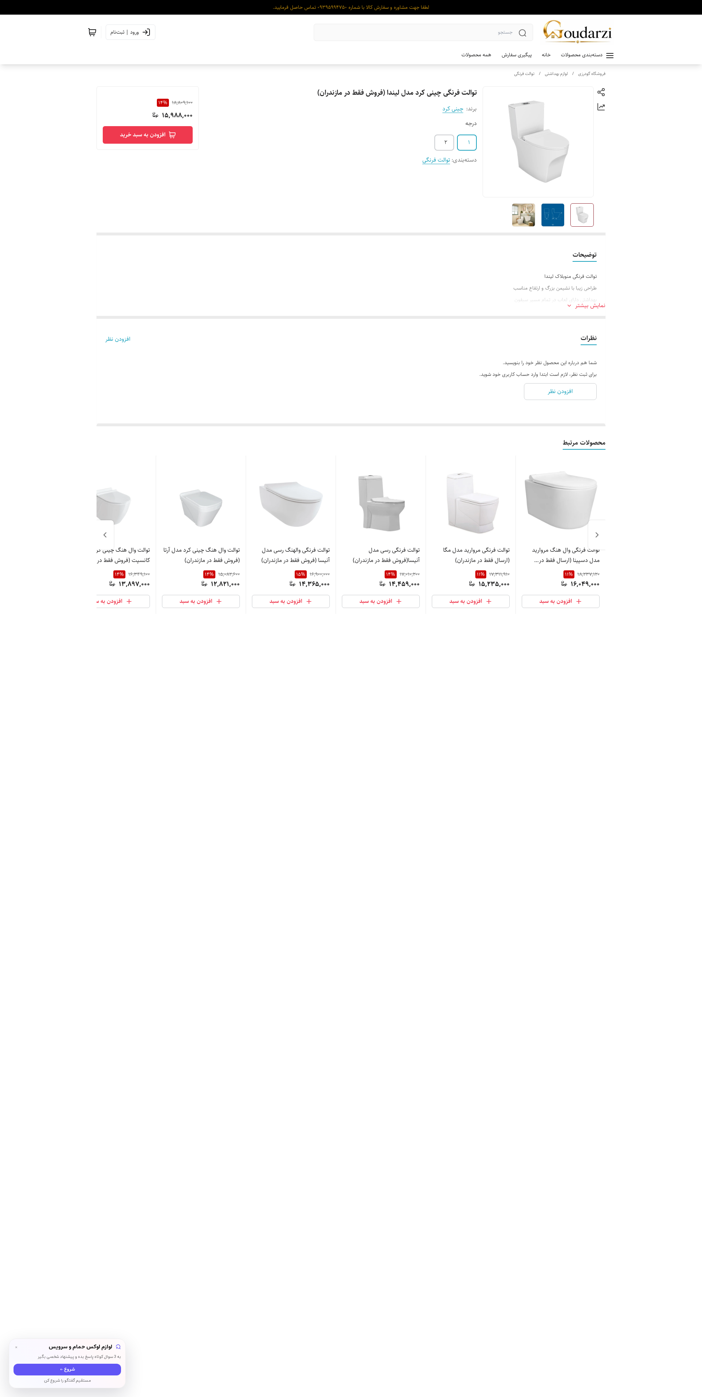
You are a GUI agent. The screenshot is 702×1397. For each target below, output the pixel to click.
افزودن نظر (118, 339)
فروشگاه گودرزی (591, 73)
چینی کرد (452, 108)
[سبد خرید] (92, 32)
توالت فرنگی (524, 73)
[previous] (597, 535)
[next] (105, 535)
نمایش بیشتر (590, 305)
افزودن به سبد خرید (143, 134)
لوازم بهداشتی (556, 73)
